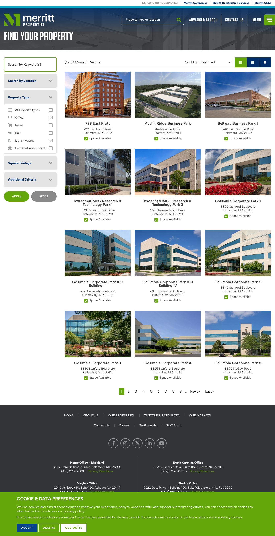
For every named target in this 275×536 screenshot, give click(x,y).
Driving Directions (100, 471)
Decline (49, 527)
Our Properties (121, 415)
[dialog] (137, 514)
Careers (124, 425)
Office (19, 117)
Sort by (191, 62)
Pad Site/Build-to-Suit (30, 148)
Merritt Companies (195, 3)
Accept (27, 527)
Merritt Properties (29, 20)
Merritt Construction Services (231, 3)
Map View (265, 62)
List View (253, 62)
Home (68, 415)
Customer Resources (162, 415)
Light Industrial (25, 140)
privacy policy (74, 511)
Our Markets (200, 415)
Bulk (18, 133)
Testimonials (147, 425)
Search (179, 24)
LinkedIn (150, 443)
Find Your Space (108, 18)
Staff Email (173, 425)
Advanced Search (203, 19)
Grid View (241, 62)
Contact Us (234, 19)
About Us (90, 415)
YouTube (162, 443)
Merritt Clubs (263, 3)
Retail (19, 125)
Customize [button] (73, 527)
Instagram (125, 443)
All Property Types (27, 110)
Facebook (113, 443)
